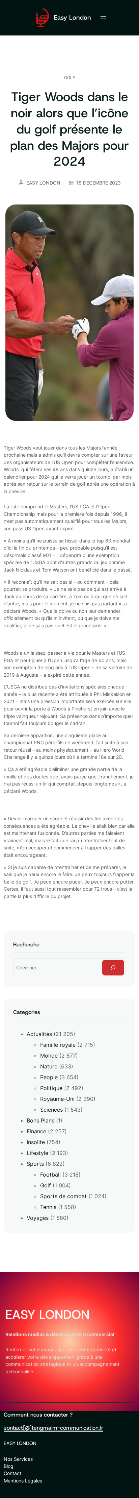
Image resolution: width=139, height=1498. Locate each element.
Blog (8, 1466)
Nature (48, 1066)
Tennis (48, 1207)
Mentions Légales (23, 1480)
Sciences (51, 1109)
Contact (12, 1473)
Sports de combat (63, 1196)
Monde (49, 1055)
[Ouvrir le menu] (103, 18)
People (49, 1077)
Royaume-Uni (57, 1098)
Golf (69, 77)
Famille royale (58, 1044)
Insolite (36, 1142)
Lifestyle (37, 1153)
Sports (35, 1163)
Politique (51, 1088)
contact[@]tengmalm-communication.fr (53, 1427)
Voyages (38, 1217)
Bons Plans (40, 1120)
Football (50, 1174)
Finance (36, 1131)
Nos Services (18, 1459)
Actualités (39, 1034)
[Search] (113, 968)
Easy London (72, 17)
